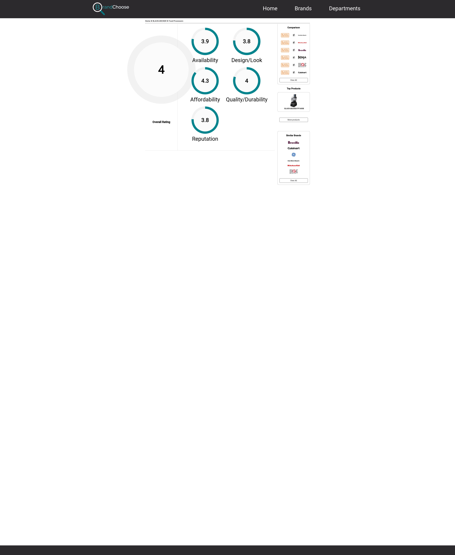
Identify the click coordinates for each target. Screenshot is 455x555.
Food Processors (176, 21)
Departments (344, 8)
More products (294, 120)
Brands (303, 8)
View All (293, 80)
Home (270, 8)
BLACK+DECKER (159, 21)
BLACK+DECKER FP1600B (294, 108)
